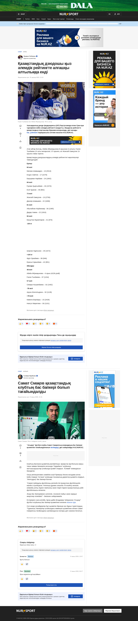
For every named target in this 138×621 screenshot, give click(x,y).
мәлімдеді (55, 447)
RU (109, 14)
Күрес (49, 19)
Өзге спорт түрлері (58, 19)
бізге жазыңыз (49, 310)
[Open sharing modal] (20, 141)
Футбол (27, 19)
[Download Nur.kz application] (69, 5)
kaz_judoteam (32, 133)
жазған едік (71, 502)
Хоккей (43, 19)
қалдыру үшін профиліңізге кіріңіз (61, 340)
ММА (33, 19)
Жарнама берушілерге (112, 611)
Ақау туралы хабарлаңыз (92, 611)
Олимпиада (70, 19)
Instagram (77, 358)
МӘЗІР (23, 14)
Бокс (38, 19)
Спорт (19, 19)
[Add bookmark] (20, 147)
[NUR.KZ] (69, 14)
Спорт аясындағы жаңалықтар (84, 19)
